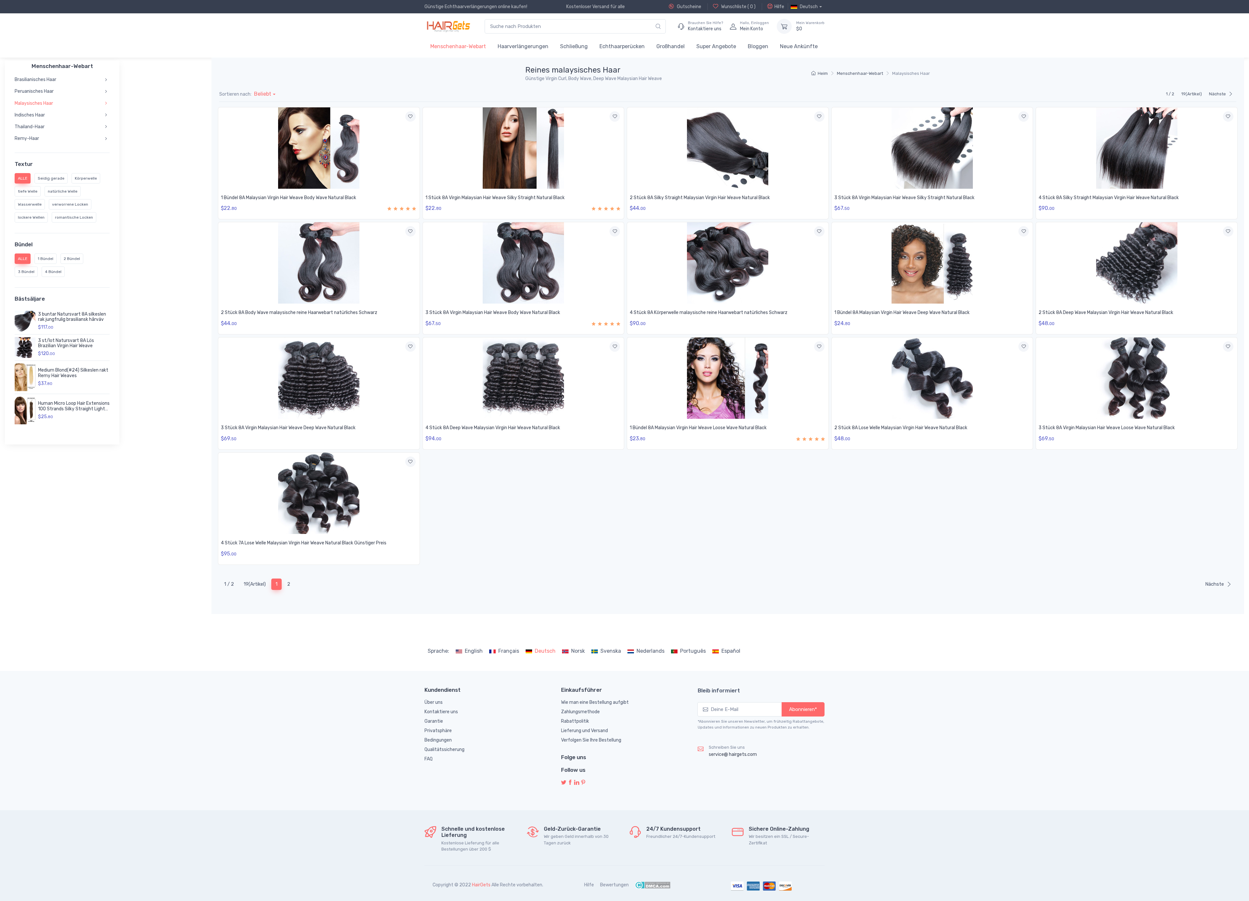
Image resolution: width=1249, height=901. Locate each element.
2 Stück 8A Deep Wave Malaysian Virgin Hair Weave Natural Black (1106, 312)
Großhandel (670, 46)
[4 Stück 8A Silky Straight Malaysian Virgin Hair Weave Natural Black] (1136, 148)
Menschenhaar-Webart (458, 46)
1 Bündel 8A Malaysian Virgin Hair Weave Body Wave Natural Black (288, 197)
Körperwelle (86, 178)
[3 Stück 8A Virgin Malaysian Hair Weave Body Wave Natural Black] (523, 263)
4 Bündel (53, 271)
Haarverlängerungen (523, 46)
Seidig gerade (51, 178)
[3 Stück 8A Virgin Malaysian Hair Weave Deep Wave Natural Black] (319, 378)
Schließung (574, 46)
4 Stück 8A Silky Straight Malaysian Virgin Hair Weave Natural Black (1109, 197)
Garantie (433, 721)
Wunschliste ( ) (738, 6)
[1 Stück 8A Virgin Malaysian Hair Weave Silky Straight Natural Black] (523, 148)
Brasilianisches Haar (35, 79)
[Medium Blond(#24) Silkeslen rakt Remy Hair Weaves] (25, 377)
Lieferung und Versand (584, 730)
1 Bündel (45, 258)
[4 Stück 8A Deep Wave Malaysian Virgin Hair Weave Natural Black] (523, 378)
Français (508, 651)
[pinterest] (583, 783)
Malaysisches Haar (34, 103)
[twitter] (563, 783)
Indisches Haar (30, 115)
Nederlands (651, 651)
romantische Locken (74, 217)
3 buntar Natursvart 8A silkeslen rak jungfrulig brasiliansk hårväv (72, 316)
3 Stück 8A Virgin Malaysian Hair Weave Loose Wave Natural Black (1107, 427)
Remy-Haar (27, 138)
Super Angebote (716, 46)
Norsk (578, 651)
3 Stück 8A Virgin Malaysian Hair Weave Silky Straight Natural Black (904, 197)
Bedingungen (438, 740)
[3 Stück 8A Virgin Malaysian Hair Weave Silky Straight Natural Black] (932, 148)
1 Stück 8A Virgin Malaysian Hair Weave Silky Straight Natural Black (495, 197)
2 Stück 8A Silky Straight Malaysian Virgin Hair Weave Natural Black (700, 197)
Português (693, 651)
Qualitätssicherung (444, 749)
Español (730, 651)
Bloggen (758, 46)
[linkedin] (576, 783)
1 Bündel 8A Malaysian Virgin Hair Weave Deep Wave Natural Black (902, 312)
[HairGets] (448, 26)
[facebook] (570, 783)
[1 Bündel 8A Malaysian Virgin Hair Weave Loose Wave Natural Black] (727, 378)
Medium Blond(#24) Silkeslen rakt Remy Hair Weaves (73, 372)
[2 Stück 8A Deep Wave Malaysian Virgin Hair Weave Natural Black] (1136, 263)
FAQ (428, 759)
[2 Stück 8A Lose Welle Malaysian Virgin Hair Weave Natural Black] (932, 378)
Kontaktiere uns (441, 712)
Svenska (610, 651)
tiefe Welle (27, 191)
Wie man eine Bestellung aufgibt (595, 702)
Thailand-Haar (30, 127)
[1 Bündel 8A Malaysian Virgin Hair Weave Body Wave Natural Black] (319, 148)
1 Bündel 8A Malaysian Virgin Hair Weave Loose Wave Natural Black (698, 427)
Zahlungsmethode (580, 712)
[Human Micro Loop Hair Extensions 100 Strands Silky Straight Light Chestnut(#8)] (25, 410)
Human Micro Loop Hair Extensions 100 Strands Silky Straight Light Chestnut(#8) (74, 409)
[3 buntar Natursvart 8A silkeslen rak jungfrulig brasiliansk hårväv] (25, 321)
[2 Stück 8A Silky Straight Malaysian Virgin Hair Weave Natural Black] (727, 148)
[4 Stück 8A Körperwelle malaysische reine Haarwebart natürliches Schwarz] (727, 263)
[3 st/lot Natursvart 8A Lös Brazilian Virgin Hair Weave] (25, 347)
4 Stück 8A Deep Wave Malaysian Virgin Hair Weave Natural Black (492, 427)
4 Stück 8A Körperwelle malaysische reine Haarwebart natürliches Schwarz (708, 312)
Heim (823, 73)
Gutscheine (688, 6)
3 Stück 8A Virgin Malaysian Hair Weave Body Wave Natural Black (492, 312)
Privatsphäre (438, 730)
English (474, 651)
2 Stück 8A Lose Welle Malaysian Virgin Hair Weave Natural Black (900, 427)
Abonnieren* (803, 709)
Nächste (1217, 93)
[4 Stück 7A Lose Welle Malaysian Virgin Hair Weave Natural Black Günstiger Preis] (319, 493)
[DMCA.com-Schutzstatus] (652, 885)
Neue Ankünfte (799, 46)
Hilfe (779, 6)
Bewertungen (614, 885)
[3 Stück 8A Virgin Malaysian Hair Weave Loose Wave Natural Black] (1136, 378)
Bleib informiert (719, 690)
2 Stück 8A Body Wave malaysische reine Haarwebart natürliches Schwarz (299, 312)
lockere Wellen (31, 217)
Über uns (433, 702)
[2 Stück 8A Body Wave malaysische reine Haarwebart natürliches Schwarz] (319, 263)
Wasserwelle (30, 204)
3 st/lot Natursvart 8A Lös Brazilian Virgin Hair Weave (66, 343)
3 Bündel (26, 271)
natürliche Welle (62, 191)
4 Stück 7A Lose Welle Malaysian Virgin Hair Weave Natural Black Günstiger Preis (303, 543)
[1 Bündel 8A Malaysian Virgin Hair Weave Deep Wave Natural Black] (932, 263)
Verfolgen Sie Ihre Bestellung (591, 740)
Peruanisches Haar (34, 91)
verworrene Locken (70, 204)
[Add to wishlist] (410, 116)
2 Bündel (72, 258)
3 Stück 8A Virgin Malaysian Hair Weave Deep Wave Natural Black (288, 427)
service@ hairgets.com (733, 754)
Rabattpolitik (575, 721)
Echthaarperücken (622, 46)
